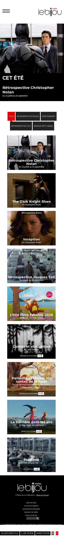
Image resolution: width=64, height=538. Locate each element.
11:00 (39, 356)
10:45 (35, 469)
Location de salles (31, 512)
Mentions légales (31, 506)
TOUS (11, 116)
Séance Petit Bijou (43, 126)
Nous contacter (31, 515)
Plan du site (31, 503)
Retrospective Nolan (28, 116)
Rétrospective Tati (21, 126)
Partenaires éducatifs (31, 509)
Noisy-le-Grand (42, 495)
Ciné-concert (48, 116)
